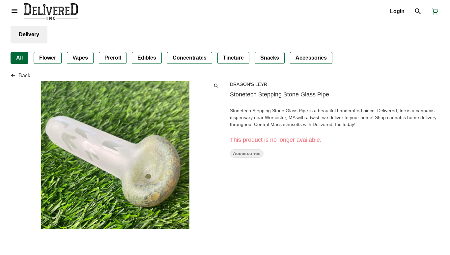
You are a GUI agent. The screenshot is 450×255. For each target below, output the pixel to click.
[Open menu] (14, 11)
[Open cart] (433, 11)
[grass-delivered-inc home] (51, 11)
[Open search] (418, 11)
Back (24, 75)
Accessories (247, 153)
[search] (216, 85)
